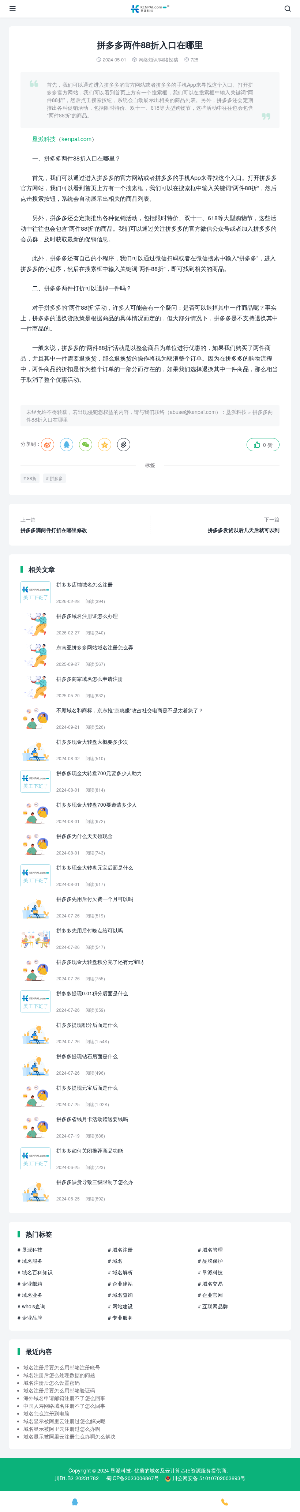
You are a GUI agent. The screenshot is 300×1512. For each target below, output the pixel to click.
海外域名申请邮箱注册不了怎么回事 (64, 1398)
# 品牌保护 (210, 1260)
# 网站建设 (120, 1306)
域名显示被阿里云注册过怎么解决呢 (64, 1421)
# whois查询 (31, 1306)
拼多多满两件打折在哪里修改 (53, 524)
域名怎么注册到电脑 (46, 1413)
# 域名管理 (210, 1249)
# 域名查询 (120, 1294)
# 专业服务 (120, 1317)
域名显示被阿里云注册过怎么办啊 (61, 1428)
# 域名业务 (30, 1294)
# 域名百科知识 (35, 1272)
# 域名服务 (30, 1260)
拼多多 (56, 478)
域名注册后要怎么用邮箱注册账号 (61, 1367)
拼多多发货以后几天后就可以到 (244, 524)
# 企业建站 (120, 1283)
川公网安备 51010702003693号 (208, 1478)
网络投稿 (168, 59)
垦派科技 (44, 139)
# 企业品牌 (30, 1317)
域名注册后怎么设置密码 (51, 1382)
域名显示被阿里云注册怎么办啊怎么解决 (69, 1436)
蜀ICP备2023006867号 (132, 1478)
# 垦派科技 (30, 1249)
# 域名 (115, 1260)
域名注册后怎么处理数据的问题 (59, 1375)
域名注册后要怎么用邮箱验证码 (59, 1390)
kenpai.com (76, 139)
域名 (155, 1470)
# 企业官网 (210, 1294)
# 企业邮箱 (30, 1283)
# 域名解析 (120, 1272)
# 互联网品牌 (213, 1306)
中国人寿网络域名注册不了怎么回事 (64, 1405)
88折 (32, 478)
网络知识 (148, 59)
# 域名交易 (210, 1283)
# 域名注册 (120, 1249)
